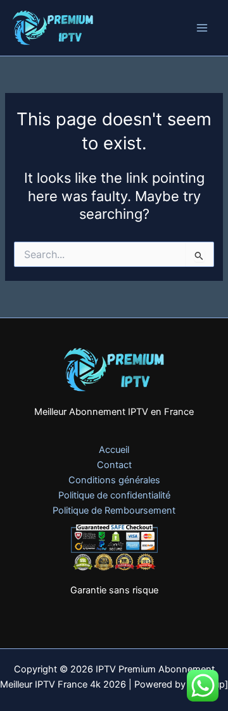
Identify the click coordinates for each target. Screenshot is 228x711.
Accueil (114, 449)
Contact (114, 465)
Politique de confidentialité (114, 495)
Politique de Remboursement (114, 510)
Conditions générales (114, 480)
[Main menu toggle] (202, 28)
